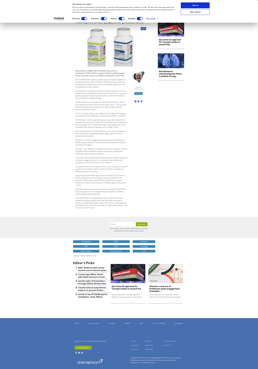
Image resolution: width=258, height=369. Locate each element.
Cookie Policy (149, 345)
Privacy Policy (149, 349)
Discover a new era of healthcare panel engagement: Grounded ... (164, 288)
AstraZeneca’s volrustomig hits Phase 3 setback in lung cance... (170, 73)
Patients (127, 323)
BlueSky (82, 353)
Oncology (111, 323)
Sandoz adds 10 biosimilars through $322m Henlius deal (92, 282)
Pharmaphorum (90, 362)
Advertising (134, 345)
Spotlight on (179, 323)
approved (123, 105)
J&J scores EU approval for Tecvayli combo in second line (170, 42)
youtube (76, 353)
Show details (151, 19)
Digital (77, 323)
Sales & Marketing (158, 323)
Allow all (195, 5)
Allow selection (195, 12)
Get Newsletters (83, 348)
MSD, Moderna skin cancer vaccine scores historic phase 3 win (92, 270)
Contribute (148, 341)
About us (134, 341)
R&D (141, 323)
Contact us (134, 349)
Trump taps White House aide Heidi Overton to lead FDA (91, 277)
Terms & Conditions (170, 341)
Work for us (167, 345)
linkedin (79, 353)
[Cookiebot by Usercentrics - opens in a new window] (59, 18)
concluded (123, 93)
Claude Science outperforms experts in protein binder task (92, 290)
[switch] (104, 18)
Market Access (94, 323)
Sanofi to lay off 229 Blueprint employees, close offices (92, 295)
